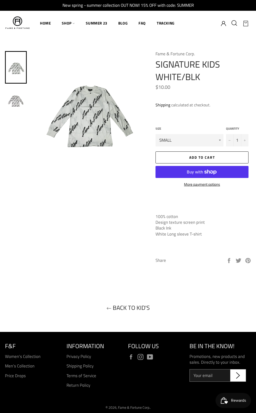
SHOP (67, 23)
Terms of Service (81, 375)
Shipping (163, 105)
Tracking (165, 23)
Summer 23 (96, 23)
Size (158, 129)
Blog (123, 23)
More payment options (202, 184)
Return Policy (78, 385)
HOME (45, 23)
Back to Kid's (131, 308)
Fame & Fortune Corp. (134, 407)
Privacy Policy (78, 356)
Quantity (232, 129)
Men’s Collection (19, 366)
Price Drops (15, 375)
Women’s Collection (22, 356)
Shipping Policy (80, 366)
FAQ (142, 23)
